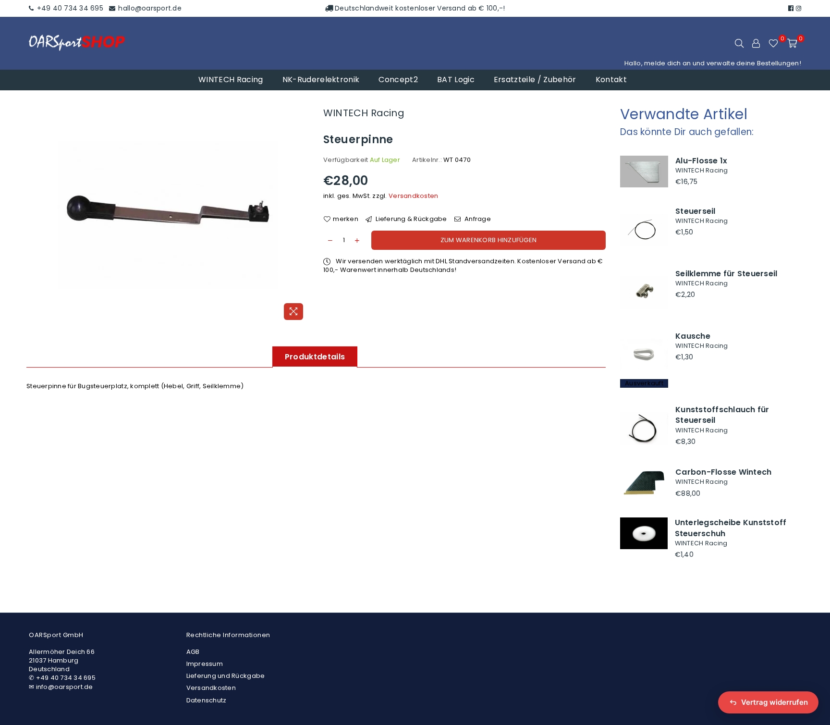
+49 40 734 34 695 (69, 8)
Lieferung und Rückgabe (225, 675)
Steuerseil (695, 211)
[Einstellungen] (756, 43)
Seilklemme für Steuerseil (726, 273)
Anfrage (477, 219)
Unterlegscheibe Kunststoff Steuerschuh (731, 528)
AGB (193, 651)
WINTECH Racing (230, 79)
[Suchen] (739, 43)
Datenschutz (206, 700)
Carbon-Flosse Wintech (723, 472)
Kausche (692, 336)
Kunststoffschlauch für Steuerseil (722, 415)
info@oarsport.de (64, 686)
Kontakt (611, 79)
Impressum (204, 663)
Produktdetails (315, 356)
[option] (167, 215)
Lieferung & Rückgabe (410, 219)
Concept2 (398, 79)
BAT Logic (456, 79)
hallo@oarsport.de (149, 8)
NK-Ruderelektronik (321, 79)
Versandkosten (413, 195)
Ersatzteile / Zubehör (535, 79)
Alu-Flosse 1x (701, 160)
